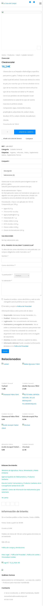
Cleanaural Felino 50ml (10, 416)
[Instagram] (8, 504)
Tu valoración (7, 281)
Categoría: (5, 149)
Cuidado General (27, 55)
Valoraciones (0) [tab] (9, 175)
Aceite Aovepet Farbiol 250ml (11, 447)
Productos (10, 55)
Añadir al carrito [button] (11, 377)
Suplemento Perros (14, 155)
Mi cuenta (5, 498)
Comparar (29, 138)
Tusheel (5, 386)
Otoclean (26, 447)
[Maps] (12, 504)
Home (4, 55)
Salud (18, 55)
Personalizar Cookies (9, 557)
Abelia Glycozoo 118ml (30, 386)
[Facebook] (3, 504)
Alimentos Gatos (7, 444)
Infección (20, 152)
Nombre (5, 256)
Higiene (13, 152)
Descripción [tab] (8, 171)
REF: (3, 146)
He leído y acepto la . (17, 306)
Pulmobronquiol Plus (30, 416)
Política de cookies (33, 555)
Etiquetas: (5, 152)
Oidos (26, 152)
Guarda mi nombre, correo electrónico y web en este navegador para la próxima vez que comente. (22, 300)
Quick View (4, 365)
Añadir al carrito (26, 132)
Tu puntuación (7, 275)
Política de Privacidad (24, 306)
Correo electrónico (8, 265)
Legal (7, 555)
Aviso (4, 555)
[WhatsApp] (17, 504)
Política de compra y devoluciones (13, 548)
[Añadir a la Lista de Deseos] (5, 376)
